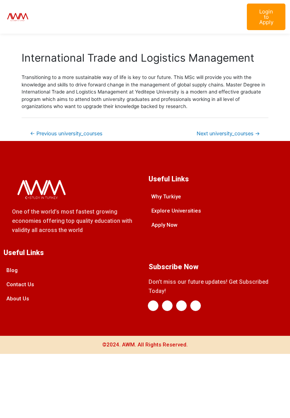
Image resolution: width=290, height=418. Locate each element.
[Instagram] (181, 305)
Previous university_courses (66, 133)
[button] (234, 16)
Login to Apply (266, 17)
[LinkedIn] (167, 305)
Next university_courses (228, 133)
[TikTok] (195, 305)
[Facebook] (153, 305)
